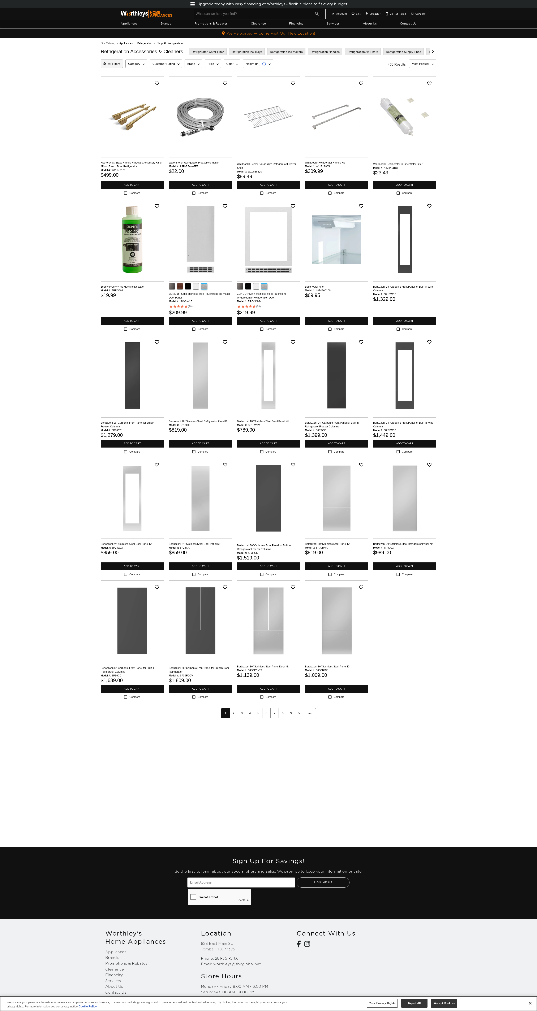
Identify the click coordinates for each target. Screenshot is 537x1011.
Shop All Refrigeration (169, 43)
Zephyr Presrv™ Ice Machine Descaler (123, 286)
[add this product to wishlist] (157, 83)
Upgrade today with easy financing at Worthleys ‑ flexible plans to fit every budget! (272, 3)
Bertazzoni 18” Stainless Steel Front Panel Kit (263, 421)
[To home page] (146, 14)
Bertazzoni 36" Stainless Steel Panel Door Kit (262, 666)
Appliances (129, 23)
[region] (268, 1003)
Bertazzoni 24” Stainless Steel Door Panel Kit (126, 543)
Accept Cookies (444, 1003)
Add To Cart (132, 184)
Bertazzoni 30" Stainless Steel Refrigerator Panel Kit (403, 543)
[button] (333, 13)
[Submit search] (317, 14)
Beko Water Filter (315, 286)
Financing (296, 23)
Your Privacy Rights (382, 1003)
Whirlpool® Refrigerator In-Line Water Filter (397, 164)
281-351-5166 (227, 958)
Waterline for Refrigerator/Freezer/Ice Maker (194, 162)
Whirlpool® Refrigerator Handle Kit (325, 162)
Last (309, 713)
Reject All (414, 1003)
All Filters (114, 63)
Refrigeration (144, 43)
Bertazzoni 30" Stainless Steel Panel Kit (327, 543)
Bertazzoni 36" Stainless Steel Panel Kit (327, 666)
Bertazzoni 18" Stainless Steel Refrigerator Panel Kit (198, 421)
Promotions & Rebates (211, 23)
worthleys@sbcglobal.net (237, 964)
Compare (134, 193)
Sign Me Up (323, 882)
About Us (370, 23)
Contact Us (408, 23)
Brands (166, 23)
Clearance (258, 23)
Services (333, 23)
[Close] (530, 1003)
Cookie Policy (88, 1006)
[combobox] (136, 64)
